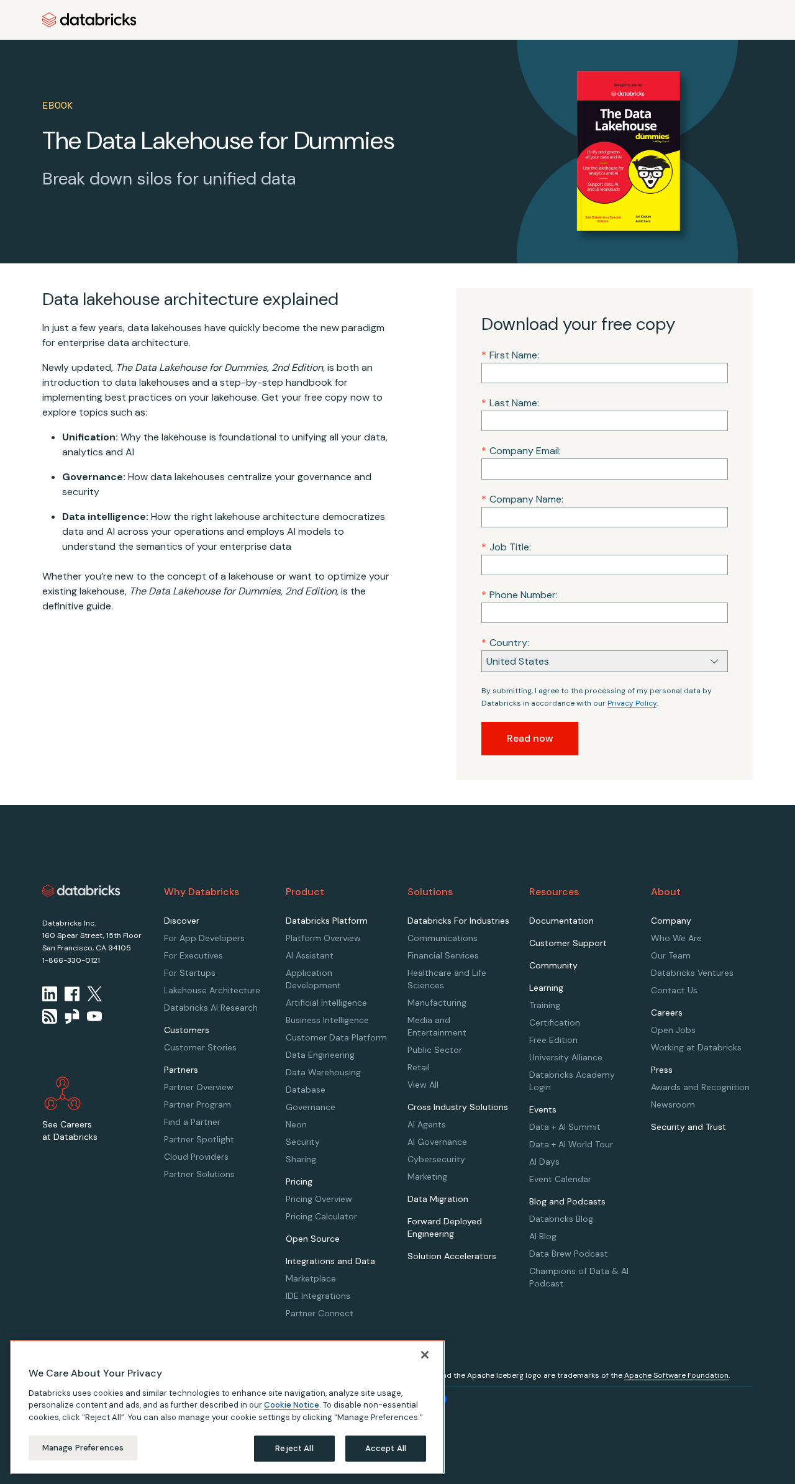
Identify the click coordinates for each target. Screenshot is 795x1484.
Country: (505, 642)
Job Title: (506, 546)
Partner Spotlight (199, 1139)
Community (553, 965)
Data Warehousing (323, 1072)
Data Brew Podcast (568, 1253)
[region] (227, 1407)
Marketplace (311, 1278)
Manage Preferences (83, 1447)
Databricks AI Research (211, 1007)
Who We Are (676, 938)
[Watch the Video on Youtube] (94, 1016)
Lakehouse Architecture (212, 990)
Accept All (385, 1448)
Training (544, 1005)
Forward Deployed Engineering (444, 1227)
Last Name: (510, 402)
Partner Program (197, 1104)
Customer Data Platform (336, 1037)
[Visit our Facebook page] (72, 993)
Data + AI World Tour (571, 1144)
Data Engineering (320, 1054)
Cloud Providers (196, 1156)
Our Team (671, 955)
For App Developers (204, 938)
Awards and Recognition (700, 1087)
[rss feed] (49, 1016)
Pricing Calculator (321, 1216)
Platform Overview (323, 938)
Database (305, 1089)
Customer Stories (200, 1047)
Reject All (294, 1448)
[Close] (424, 1354)
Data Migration (437, 1198)
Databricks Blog (561, 1218)
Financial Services (443, 955)
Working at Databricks (696, 1047)
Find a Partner (192, 1121)
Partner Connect (319, 1313)
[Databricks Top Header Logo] (89, 19)
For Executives (193, 955)
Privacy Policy (631, 703)
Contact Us (674, 990)
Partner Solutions (199, 1174)
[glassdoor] (72, 1016)
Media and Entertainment (436, 1026)
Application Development (313, 979)
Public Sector (434, 1049)
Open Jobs (673, 1030)
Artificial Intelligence (326, 1002)
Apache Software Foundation (676, 1375)
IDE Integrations (318, 1295)
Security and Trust (688, 1126)
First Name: (510, 355)
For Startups (190, 972)
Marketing (427, 1176)
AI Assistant (310, 955)
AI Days (544, 1161)
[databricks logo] (81, 891)
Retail (418, 1067)
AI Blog (542, 1236)
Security (303, 1141)
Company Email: (521, 450)
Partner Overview (199, 1087)
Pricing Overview (319, 1198)
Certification (554, 1022)
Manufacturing (436, 1002)
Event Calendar (560, 1179)
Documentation (561, 920)
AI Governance (437, 1141)
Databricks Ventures (692, 972)
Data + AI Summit (565, 1126)
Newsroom (673, 1104)
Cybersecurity (436, 1159)
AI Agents (426, 1124)
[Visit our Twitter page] (94, 993)
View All (422, 1084)
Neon (296, 1124)
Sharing (301, 1159)
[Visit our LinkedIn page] (49, 993)
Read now (530, 738)
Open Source (313, 1238)
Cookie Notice (291, 1405)
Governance (310, 1107)
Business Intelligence (327, 1020)
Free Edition (553, 1039)
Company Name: (522, 499)
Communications (442, 938)
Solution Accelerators (451, 1256)
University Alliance (565, 1057)
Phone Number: (519, 594)
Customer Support (568, 943)
